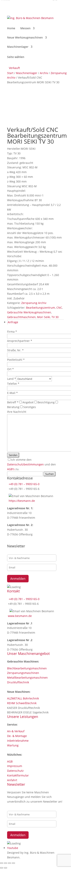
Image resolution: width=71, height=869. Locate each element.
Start (10, 73)
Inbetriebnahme (18, 740)
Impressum (14, 766)
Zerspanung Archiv (33, 303)
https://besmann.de (21, 501)
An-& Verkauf (15, 731)
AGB (10, 761)
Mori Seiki (43, 317)
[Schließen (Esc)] (13, 863)
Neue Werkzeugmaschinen (25, 37)
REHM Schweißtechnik (21, 703)
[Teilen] (9, 863)
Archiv (44, 73)
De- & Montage (17, 736)
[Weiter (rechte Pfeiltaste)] (5, 867)
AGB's (11, 469)
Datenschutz (15, 771)
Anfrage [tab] (13, 322)
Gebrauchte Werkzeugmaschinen (29, 312)
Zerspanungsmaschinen (23, 673)
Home (11, 28)
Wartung (13, 745)
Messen (25, 28)
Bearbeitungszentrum (40, 307)
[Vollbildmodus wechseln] (5, 863)
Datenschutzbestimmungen (25, 464)
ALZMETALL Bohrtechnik (23, 698)
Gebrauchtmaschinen (21, 317)
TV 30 (55, 317)
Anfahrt (12, 780)
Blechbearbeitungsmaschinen (27, 668)
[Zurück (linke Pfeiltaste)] (1, 867)
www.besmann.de (20, 616)
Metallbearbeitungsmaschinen (27, 677)
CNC (59, 307)
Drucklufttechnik (18, 682)
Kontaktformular (18, 775)
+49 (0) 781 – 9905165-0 (23, 484)
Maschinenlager (17, 47)
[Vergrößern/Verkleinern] (1, 863)
